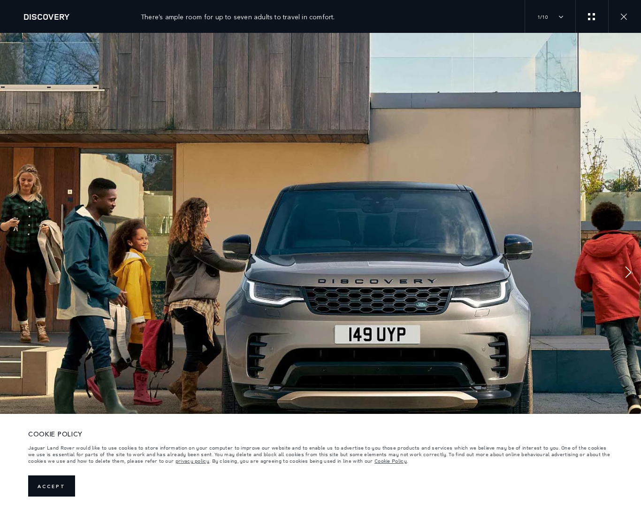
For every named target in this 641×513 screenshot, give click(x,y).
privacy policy (192, 461)
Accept (52, 486)
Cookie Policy (390, 461)
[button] (628, 273)
